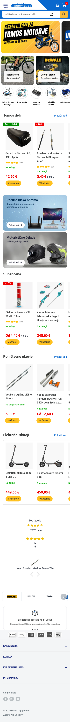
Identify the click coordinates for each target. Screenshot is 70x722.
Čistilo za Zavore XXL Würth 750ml (18, 314)
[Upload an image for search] (51, 14)
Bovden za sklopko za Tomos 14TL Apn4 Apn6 (49, 157)
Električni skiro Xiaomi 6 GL (50, 475)
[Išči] (64, 14)
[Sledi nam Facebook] (5, 699)
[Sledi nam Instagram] (11, 699)
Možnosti (12, 342)
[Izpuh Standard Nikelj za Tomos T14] (35, 562)
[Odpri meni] (5, 4)
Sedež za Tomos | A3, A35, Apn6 (18, 155)
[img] (35, 525)
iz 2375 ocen (35, 530)
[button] (32, 574)
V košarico (13, 183)
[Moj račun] (57, 5)
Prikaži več (60, 115)
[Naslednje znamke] (64, 597)
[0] (64, 5)
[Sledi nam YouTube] (18, 699)
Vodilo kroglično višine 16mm (19, 396)
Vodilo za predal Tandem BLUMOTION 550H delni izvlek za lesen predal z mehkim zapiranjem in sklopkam (50, 399)
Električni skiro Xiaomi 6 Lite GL (18, 474)
